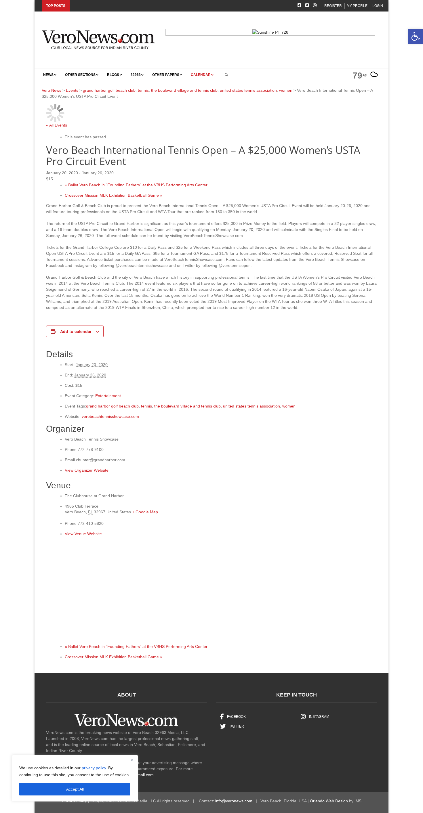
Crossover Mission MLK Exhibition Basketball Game (113, 195)
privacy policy (94, 768)
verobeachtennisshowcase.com (110, 416)
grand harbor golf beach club (112, 406)
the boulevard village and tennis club (187, 406)
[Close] (132, 759)
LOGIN (377, 6)
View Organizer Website (86, 470)
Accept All (75, 789)
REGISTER (333, 6)
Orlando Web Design (329, 801)
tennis (146, 406)
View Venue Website (83, 533)
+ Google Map (145, 512)
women (289, 406)
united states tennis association (251, 406)
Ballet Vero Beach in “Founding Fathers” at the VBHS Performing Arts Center (136, 185)
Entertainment (108, 395)
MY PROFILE (357, 6)
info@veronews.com (233, 801)
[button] (415, 36)
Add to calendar (76, 331)
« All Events (56, 125)
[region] (75, 778)
